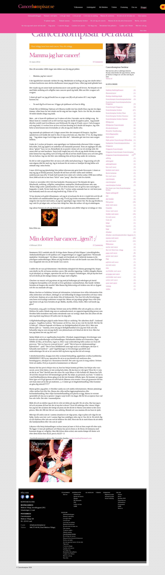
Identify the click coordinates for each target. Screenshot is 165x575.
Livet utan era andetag (91, 16)
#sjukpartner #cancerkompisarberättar (121, 143)
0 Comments (98, 62)
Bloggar (143, 7)
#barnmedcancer (121, 93)
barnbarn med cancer (121, 170)
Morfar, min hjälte (140, 21)
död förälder (121, 199)
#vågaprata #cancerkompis (121, 149)
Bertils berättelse (121, 173)
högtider (121, 226)
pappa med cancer (121, 253)
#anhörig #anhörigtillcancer (121, 90)
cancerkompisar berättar (121, 185)
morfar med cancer (121, 247)
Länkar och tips (78, 504)
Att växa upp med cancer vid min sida (33, 26)
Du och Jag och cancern (98, 21)
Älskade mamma (64, 21)
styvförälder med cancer (121, 271)
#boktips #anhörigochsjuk (121, 96)
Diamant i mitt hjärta (50, 16)
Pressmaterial (121, 504)
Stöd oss (65, 494)
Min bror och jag (141, 26)
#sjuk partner (121, 137)
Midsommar (121, 244)
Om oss (134, 7)
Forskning (124, 7)
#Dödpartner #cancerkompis (121, 125)
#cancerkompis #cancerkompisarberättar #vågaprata (121, 103)
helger (121, 223)
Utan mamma (142, 16)
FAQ (75, 502)
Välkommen (78, 7)
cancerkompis (121, 179)
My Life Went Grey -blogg (121, 250)
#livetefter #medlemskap (121, 131)
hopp (121, 229)
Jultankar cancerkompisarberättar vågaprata (121, 235)
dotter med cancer (121, 205)
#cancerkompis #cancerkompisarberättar (121, 99)
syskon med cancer (121, 280)
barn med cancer (121, 167)
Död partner (121, 202)
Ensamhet (121, 208)
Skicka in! (109, 78)
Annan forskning (109, 498)
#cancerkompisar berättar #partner (121, 119)
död (121, 196)
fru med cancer (121, 217)
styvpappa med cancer (121, 274)
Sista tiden (143, 30)
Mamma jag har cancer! (54, 55)
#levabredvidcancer (121, 128)
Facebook (22, 496)
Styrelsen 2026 (122, 498)
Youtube (32, 496)
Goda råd (121, 220)
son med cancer (121, 265)
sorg (121, 268)
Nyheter (120, 494)
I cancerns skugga (63, 26)
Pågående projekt (109, 494)
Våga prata (51, 26)
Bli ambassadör (77, 500)
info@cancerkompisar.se (37, 525)
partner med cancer (121, 256)
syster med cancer (121, 283)
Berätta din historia (78, 496)
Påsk (121, 259)
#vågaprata (121, 146)
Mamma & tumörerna (107, 16)
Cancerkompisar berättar (80, 21)
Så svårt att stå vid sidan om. (126, 16)
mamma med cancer (121, 238)
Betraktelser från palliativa (108, 26)
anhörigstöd (121, 161)
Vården (114, 7)
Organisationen (122, 500)
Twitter (27, 496)
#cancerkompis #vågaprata (121, 107)
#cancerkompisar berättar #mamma (121, 116)
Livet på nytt (77, 16)
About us (120, 508)
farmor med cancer (121, 211)
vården (121, 289)
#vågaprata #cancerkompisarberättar (120, 155)
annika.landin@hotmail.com (80, 438)
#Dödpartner (121, 122)
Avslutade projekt (109, 496)
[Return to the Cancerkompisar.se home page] (36, 7)
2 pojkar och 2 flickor (126, 26)
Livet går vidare (65, 16)
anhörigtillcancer (121, 164)
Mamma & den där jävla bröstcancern (120, 21)
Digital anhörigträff (121, 193)
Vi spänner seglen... (50, 21)
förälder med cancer (121, 214)
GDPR (75, 506)
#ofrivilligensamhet (121, 134)
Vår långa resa (92, 26)
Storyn (119, 496)
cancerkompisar (121, 182)
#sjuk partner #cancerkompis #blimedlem (121, 140)
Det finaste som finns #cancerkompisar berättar (121, 189)
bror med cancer (121, 176)
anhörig (121, 158)
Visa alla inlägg (66, 46)
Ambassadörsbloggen (34, 16)
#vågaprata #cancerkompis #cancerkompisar (121, 152)
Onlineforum (77, 494)
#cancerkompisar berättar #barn (121, 113)
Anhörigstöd (91, 7)
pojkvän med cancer (121, 262)
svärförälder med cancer (121, 277)
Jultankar (121, 232)
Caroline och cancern (78, 26)
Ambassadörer (121, 502)
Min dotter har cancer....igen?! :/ (62, 238)
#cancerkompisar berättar (121, 110)
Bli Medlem (103, 7)
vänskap (121, 286)
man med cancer (121, 241)
